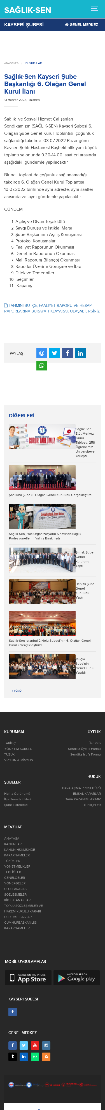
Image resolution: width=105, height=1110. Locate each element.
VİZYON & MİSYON (18, 760)
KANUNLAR (13, 844)
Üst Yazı (95, 743)
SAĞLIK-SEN (27, 10)
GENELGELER (14, 878)
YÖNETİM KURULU (18, 749)
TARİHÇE (11, 743)
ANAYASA (11, 838)
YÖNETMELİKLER (17, 867)
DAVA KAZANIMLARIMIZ (83, 799)
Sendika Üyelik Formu (84, 749)
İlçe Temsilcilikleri (17, 799)
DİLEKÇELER (92, 805)
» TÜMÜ (17, 690)
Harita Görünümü (17, 794)
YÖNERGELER (14, 883)
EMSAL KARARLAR (87, 794)
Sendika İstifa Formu (85, 754)
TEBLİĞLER (12, 872)
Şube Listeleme (16, 805)
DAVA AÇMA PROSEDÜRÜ (81, 788)
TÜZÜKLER (12, 861)
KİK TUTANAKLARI (17, 900)
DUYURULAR (33, 63)
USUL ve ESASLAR (18, 917)
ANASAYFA (11, 63)
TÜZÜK (9, 754)
